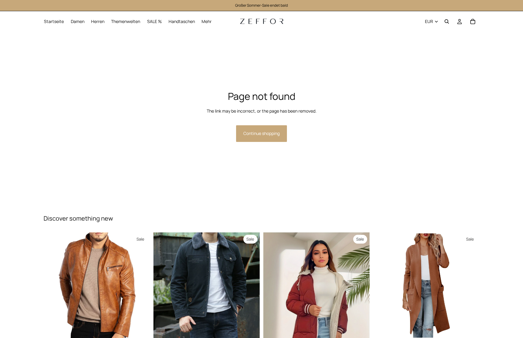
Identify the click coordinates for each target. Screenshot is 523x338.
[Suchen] (446, 21)
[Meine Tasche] (472, 21)
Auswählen (145, 329)
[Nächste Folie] (251, 285)
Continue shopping (261, 133)
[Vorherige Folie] (162, 285)
